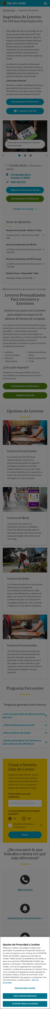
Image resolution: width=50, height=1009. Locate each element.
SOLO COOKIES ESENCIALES (25, 996)
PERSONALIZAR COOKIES (25, 988)
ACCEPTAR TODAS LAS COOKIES (25, 1004)
